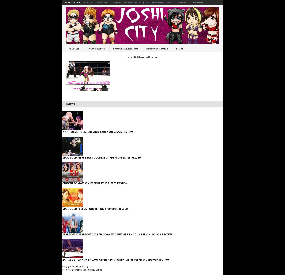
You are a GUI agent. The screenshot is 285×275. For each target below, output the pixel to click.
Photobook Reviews (125, 48)
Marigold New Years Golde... (127, 2)
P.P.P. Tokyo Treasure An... (96, 2)
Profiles (74, 48)
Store (179, 48)
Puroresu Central (94, 270)
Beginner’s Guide (157, 48)
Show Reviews (96, 48)
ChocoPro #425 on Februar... (159, 2)
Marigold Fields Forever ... (191, 2)
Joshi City (84, 266)
